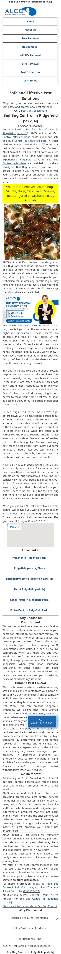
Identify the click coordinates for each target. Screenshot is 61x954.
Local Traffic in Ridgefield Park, (29, 599)
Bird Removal (30, 64)
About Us (30, 30)
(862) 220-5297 (31, 891)
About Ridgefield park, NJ (29, 589)
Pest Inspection (30, 72)
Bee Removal (30, 47)
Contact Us (30, 80)
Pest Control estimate (34, 110)
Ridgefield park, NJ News (29, 568)
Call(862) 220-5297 (42, 721)
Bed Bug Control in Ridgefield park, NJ (27, 140)
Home (30, 21)
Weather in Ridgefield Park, (29, 557)
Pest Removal (30, 38)
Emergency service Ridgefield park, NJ (29, 578)
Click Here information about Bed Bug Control (30, 906)
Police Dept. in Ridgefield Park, (29, 610)
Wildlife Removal (30, 55)
